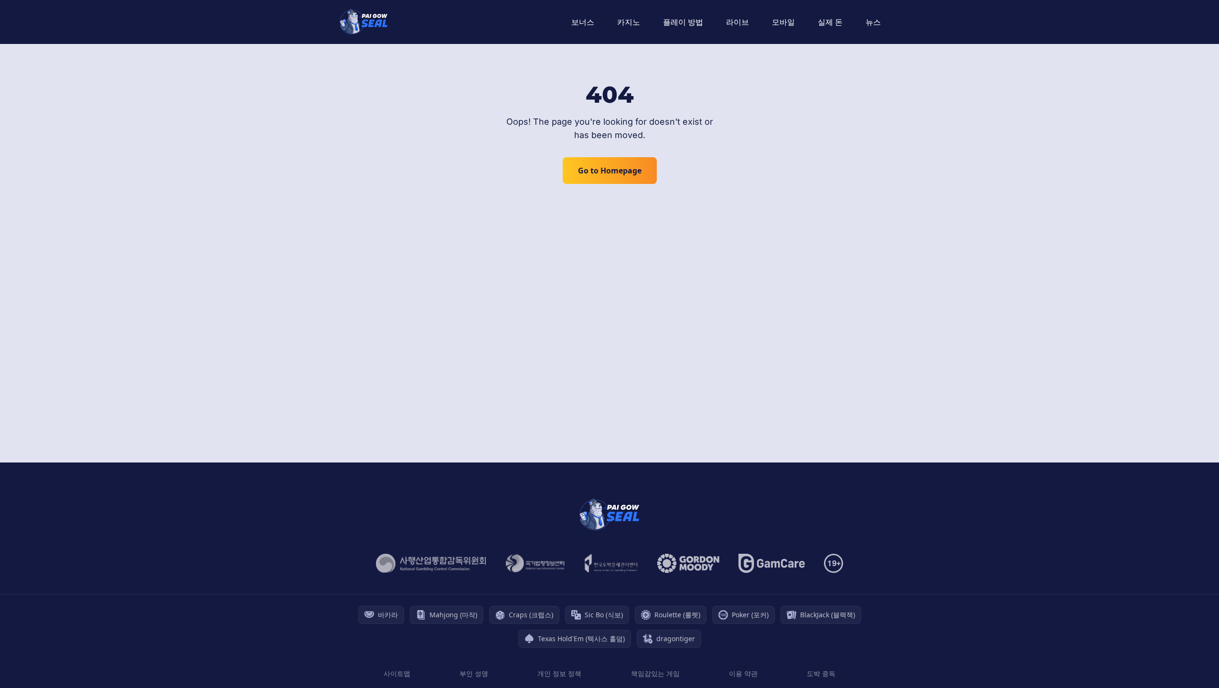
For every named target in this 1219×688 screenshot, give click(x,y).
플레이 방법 (683, 22)
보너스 (582, 22)
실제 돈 (830, 22)
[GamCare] (771, 563)
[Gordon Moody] (688, 563)
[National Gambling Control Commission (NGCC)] (431, 563)
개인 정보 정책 (559, 673)
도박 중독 (821, 673)
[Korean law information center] (535, 563)
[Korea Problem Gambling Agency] (611, 563)
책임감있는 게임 (655, 673)
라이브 (737, 22)
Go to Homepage (610, 170)
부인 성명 (474, 673)
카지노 (628, 22)
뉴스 (873, 22)
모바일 (783, 22)
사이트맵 (397, 673)
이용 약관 (743, 673)
